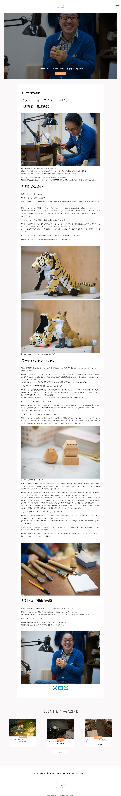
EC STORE (66, 773)
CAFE (33, 773)
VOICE (60, 73)
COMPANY (75, 773)
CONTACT (83, 773)
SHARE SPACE (42, 773)
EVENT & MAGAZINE (54, 773)
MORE (61, 752)
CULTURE (22, 737)
